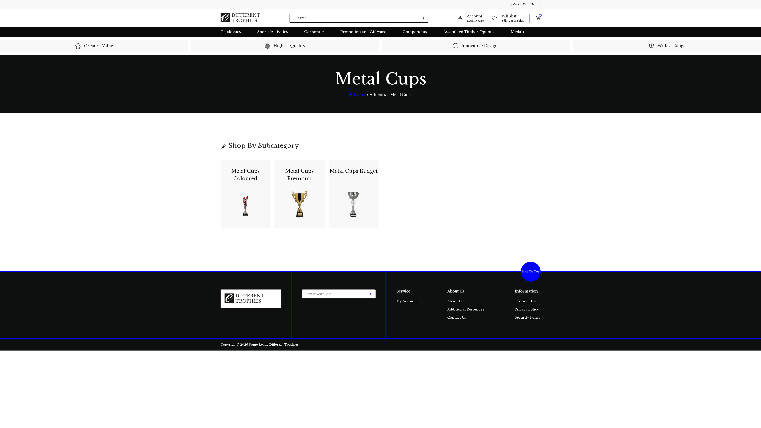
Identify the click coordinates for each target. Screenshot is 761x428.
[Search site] (422, 18)
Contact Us (520, 4)
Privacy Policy (527, 309)
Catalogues (231, 32)
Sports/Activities (272, 32)
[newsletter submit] (369, 294)
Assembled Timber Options (468, 32)
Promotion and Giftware (363, 32)
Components (415, 32)
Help (534, 4)
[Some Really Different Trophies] (240, 18)
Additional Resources (465, 309)
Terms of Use (526, 301)
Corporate (314, 32)
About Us (455, 301)
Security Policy (528, 317)
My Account (406, 301)
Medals (517, 32)
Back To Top (531, 271)
